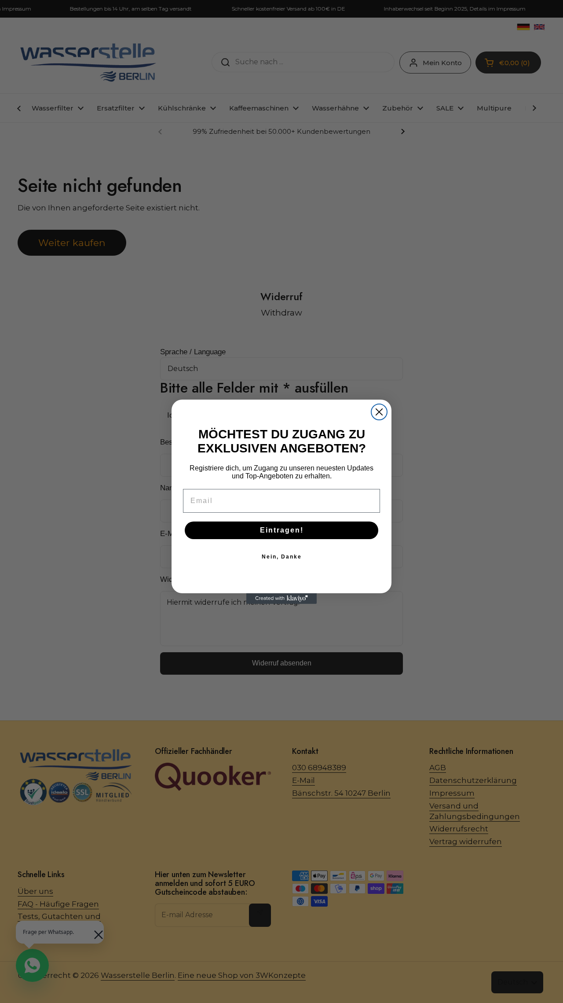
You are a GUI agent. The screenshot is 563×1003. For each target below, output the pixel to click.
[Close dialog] (379, 412)
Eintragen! (281, 530)
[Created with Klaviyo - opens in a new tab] (281, 598)
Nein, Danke (282, 557)
